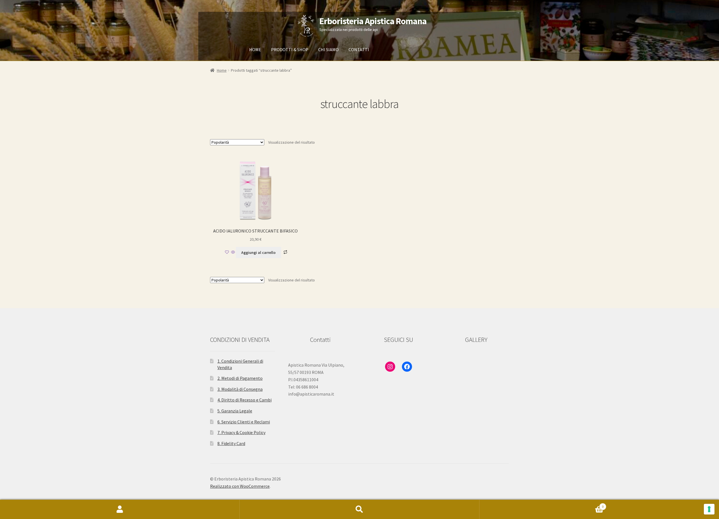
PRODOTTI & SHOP (289, 49)
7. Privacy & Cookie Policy (241, 432)
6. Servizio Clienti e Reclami (243, 422)
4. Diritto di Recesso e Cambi (244, 400)
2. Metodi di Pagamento (240, 378)
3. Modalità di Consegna (240, 389)
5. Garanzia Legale (234, 411)
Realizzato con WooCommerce (240, 486)
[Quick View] (233, 252)
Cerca (359, 509)
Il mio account (120, 509)
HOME (255, 49)
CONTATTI (359, 49)
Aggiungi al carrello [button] (258, 252)
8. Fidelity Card (231, 443)
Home (222, 70)
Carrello (541, 504)
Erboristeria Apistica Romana (373, 21)
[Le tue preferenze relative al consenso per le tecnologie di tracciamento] (709, 509)
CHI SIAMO (328, 49)
